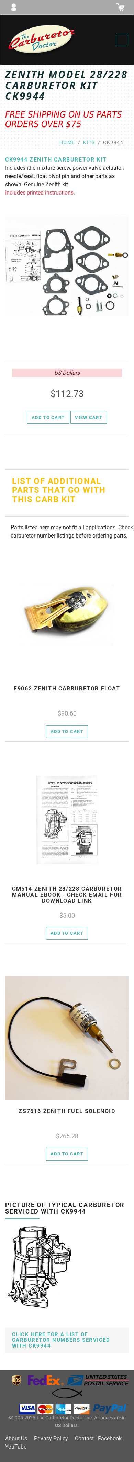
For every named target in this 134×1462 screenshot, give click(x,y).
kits (89, 142)
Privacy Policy (51, 1438)
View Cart (88, 417)
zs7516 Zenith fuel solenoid (67, 1111)
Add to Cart (48, 417)
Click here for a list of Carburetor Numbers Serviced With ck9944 (61, 1340)
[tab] (67, 1340)
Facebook (110, 1438)
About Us (16, 1438)
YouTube (15, 1446)
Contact (84, 1438)
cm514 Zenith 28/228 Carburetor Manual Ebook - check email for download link (67, 895)
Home (67, 142)
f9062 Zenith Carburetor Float (67, 689)
